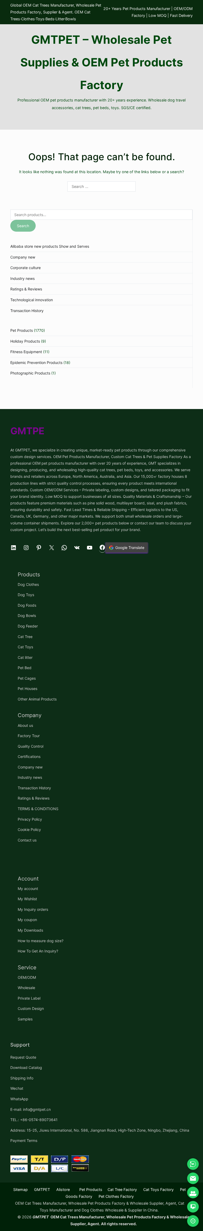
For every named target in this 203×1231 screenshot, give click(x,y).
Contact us (27, 840)
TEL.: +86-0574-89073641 (34, 1119)
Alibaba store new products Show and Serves (49, 246)
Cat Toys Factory (158, 1189)
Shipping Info (21, 1078)
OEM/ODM (27, 977)
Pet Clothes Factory (116, 1196)
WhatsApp (19, 1099)
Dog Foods (27, 605)
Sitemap (20, 1189)
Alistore (63, 1189)
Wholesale (26, 987)
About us (25, 725)
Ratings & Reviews (26, 289)
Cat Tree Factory (122, 1189)
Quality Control (30, 746)
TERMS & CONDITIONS (38, 808)
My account (28, 888)
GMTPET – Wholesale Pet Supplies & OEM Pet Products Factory (101, 62)
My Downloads (30, 930)
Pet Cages (27, 678)
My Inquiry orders (33, 909)
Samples (25, 1019)
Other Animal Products (37, 699)
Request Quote (23, 1057)
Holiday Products (25, 341)
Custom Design (31, 1008)
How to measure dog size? (40, 940)
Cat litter (25, 657)
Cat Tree (25, 636)
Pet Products (21, 330)
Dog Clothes (28, 584)
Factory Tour (29, 735)
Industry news (22, 278)
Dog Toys (26, 594)
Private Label (29, 998)
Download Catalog (26, 1067)
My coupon (27, 919)
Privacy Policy (30, 819)
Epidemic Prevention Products (36, 362)
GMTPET (42, 1189)
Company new (22, 257)
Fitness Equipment (26, 351)
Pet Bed (24, 667)
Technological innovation (31, 300)
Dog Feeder (28, 626)
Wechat (16, 1088)
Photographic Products (30, 373)
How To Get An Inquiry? (38, 951)
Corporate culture (25, 267)
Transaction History (27, 310)
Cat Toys (25, 647)
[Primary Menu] (101, 120)
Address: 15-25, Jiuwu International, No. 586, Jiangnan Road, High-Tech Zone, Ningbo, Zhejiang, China (99, 1130)
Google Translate (129, 547)
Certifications (29, 756)
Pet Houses (27, 688)
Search (23, 225)
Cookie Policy (29, 829)
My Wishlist (27, 899)
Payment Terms (23, 1140)
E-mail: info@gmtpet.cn (30, 1109)
